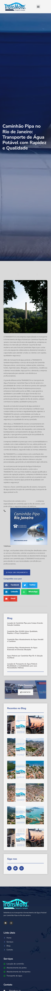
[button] (38, 7)
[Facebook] (5, 923)
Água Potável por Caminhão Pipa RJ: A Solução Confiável (25, 657)
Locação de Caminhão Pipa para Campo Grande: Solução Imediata (25, 624)
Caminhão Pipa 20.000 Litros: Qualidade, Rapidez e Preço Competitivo (22, 632)
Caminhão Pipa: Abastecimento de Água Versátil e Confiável (25, 640)
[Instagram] (11, 923)
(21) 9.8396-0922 (17, 546)
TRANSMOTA (31, 501)
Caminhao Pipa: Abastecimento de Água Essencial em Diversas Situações (22, 649)
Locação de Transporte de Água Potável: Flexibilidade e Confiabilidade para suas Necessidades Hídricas (22, 666)
